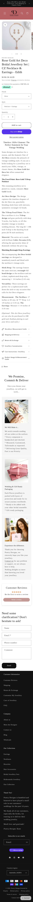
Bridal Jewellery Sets (11, 774)
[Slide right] (21, 54)
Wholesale (7, 740)
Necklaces (7, 759)
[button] (4, 13)
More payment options (16, 137)
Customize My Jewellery (13, 695)
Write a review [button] (16, 599)
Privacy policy (25, 891)
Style (3, 102)
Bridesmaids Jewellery (12, 779)
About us (7, 720)
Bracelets (7, 764)
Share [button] (6, 366)
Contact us (9, 561)
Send (9, 665)
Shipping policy (24, 894)
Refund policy (14, 891)
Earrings (7, 754)
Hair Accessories (10, 769)
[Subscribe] (26, 842)
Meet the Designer (10, 725)
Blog (5, 735)
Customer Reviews (10, 680)
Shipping (13, 80)
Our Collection (9, 784)
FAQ (5, 705)
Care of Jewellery (10, 700)
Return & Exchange (11, 690)
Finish (4, 92)
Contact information (18, 897)
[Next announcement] (29, 4)
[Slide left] (12, 54)
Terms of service (12, 894)
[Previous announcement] (4, 4)
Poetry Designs (15, 888)
